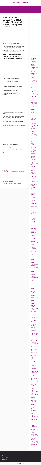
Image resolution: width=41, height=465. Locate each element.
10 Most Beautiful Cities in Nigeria (34, 237)
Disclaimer (4, 459)
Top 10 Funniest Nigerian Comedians (34, 358)
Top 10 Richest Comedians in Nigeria (34, 103)
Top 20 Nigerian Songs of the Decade (34, 431)
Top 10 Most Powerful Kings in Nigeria (34, 394)
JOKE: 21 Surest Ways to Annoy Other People (34, 344)
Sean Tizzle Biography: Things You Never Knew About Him (33, 194)
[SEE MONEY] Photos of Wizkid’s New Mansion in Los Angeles (34, 292)
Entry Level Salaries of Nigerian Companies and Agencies (34, 162)
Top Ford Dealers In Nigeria (33, 174)
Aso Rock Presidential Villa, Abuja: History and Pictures (33, 400)
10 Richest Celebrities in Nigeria (34, 140)
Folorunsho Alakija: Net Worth (33, 313)
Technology (35, 6)
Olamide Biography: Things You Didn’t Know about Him (33, 364)
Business (5, 6)
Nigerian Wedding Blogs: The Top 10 (34, 203)
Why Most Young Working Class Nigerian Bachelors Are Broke (34, 371)
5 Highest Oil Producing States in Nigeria (34, 421)
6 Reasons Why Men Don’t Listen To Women (34, 354)
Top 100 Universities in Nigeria (34, 145)
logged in (10, 183)
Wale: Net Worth (34, 297)
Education (12, 6)
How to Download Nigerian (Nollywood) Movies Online (34, 247)
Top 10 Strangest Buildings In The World (34, 416)
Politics (18, 6)
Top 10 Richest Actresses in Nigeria (34, 446)
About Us (4, 453)
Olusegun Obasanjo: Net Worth (34, 189)
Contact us (4, 455)
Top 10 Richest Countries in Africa (34, 208)
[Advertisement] (13, 36)
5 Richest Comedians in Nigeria (34, 130)
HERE (3, 152)
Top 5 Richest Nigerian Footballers (34, 329)
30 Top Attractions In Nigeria (34, 114)
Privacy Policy (5, 457)
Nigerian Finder (20, 3)
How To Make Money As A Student (34, 218)
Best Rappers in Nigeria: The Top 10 (34, 181)
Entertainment (27, 6)
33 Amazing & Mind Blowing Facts (34, 412)
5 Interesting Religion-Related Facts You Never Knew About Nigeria (34, 437)
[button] (20, 11)
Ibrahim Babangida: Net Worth (34, 277)
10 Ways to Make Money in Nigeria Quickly (34, 241)
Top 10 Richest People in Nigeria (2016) (34, 339)
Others (23, 9)
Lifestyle (16, 9)
